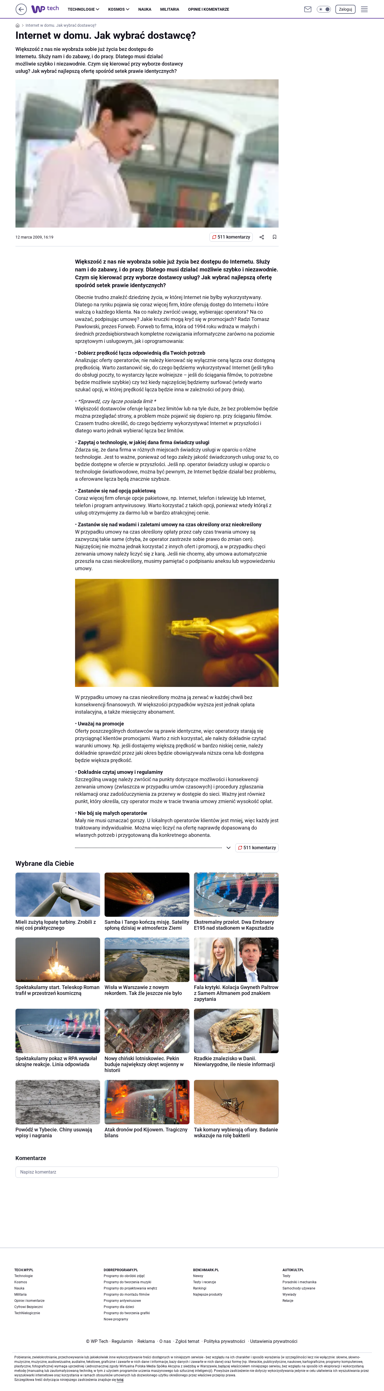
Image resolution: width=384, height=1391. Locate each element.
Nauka (144, 9)
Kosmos (116, 9)
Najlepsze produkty (207, 1294)
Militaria (169, 9)
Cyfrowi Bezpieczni (28, 1307)
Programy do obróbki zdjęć (124, 1276)
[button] (324, 9)
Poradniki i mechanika (300, 1282)
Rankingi (199, 1288)
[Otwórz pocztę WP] (307, 9)
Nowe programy (116, 1319)
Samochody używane (299, 1288)
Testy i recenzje (204, 1282)
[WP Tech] (49, 9)
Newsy (198, 1276)
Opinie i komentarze (208, 9)
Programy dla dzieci (119, 1307)
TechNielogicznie (27, 1313)
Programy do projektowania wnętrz (130, 1288)
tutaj (120, 1380)
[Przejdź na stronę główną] (21, 13)
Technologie (81, 9)
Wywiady (289, 1294)
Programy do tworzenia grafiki (127, 1313)
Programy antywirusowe (122, 1301)
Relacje (288, 1301)
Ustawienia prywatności (272, 1341)
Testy (286, 1276)
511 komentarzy (234, 237)
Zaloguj (345, 9)
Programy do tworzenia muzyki (127, 1282)
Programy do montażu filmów (127, 1294)
